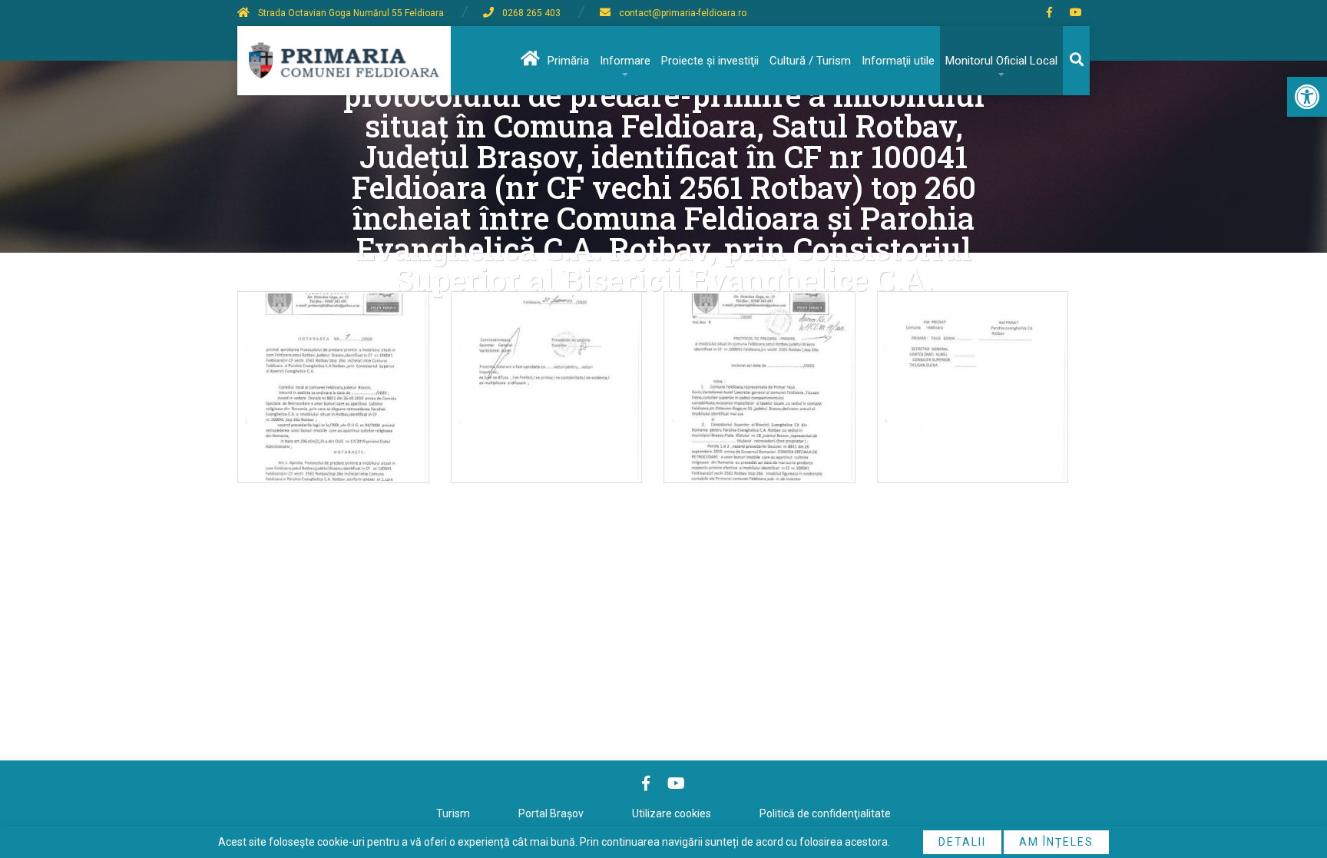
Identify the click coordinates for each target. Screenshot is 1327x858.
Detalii (962, 842)
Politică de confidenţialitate (825, 813)
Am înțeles (1056, 842)
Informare (625, 61)
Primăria (568, 61)
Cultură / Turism (810, 61)
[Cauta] (1076, 60)
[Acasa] (529, 60)
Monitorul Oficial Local (1001, 61)
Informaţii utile (898, 61)
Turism (453, 813)
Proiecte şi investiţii (710, 61)
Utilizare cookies (671, 813)
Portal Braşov (551, 813)
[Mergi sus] (1294, 782)
